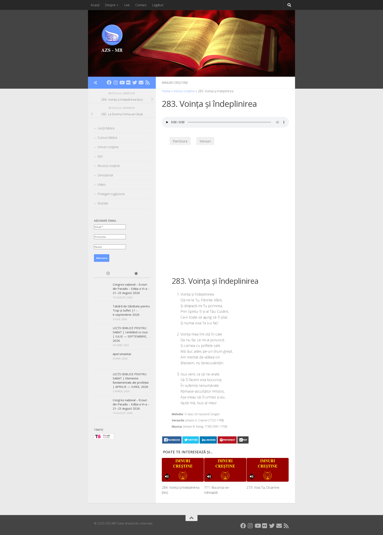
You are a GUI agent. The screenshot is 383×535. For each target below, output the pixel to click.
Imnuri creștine (175, 82)
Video (102, 184)
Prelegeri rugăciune (111, 194)
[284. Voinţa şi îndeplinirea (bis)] (183, 470)
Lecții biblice (106, 128)
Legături (157, 5)
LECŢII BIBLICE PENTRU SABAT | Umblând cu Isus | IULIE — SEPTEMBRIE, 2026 (130, 334)
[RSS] (147, 82)
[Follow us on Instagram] (115, 82)
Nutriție (103, 203)
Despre (110, 5)
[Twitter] (134, 82)
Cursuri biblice (107, 137)
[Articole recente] (108, 273)
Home (166, 91)
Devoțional (105, 175)
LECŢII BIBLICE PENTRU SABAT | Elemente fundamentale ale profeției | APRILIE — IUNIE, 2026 (131, 380)
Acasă (95, 5)
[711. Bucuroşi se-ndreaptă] (225, 470)
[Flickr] (128, 82)
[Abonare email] (141, 82)
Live (127, 5)
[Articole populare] (136, 273)
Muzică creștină (108, 166)
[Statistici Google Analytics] (104, 438)
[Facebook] (109, 82)
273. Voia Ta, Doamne (263, 487)
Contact (140, 5)
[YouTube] (121, 82)
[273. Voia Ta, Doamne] (268, 470)
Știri (100, 156)
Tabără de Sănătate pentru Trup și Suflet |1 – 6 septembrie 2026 (131, 310)
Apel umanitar (122, 354)
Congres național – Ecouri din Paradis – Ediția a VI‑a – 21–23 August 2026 (131, 288)
